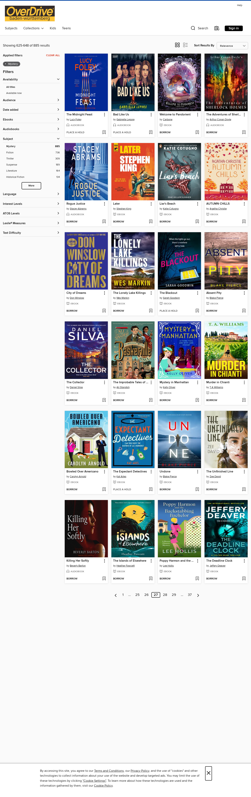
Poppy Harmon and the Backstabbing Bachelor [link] (178, 561)
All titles (10, 87)
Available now (14, 93)
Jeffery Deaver (218, 565)
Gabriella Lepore (125, 119)
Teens (66, 28)
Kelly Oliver (169, 387)
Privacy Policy (140, 771)
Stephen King (123, 208)
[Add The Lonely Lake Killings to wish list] (150, 311)
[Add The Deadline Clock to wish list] (243, 578)
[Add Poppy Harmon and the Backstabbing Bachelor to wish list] (197, 578)
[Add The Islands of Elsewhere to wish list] (150, 578)
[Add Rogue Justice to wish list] (104, 221)
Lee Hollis (168, 565)
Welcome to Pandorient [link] (175, 114)
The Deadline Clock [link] (219, 561)
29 (174, 595)
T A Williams (216, 387)
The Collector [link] (75, 382)
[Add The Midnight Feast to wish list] (104, 132)
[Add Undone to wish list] (197, 489)
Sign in (234, 28)
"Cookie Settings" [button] (94, 781)
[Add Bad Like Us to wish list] (150, 132)
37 (190, 595)
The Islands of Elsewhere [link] (129, 561)
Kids (53, 28)
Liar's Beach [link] (168, 204)
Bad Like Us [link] (121, 114)
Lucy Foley (75, 119)
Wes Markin (122, 298)
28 (165, 595)
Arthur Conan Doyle (220, 119)
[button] (199, 29)
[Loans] (217, 29)
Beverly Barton (78, 565)
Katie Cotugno (171, 208)
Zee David (215, 476)
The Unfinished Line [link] (219, 471)
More (31, 185)
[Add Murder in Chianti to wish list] (243, 400)
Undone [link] (165, 471)
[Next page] (198, 595)
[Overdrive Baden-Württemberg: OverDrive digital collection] (30, 13)
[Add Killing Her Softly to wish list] (104, 578)
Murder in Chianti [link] (218, 382)
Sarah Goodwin (171, 298)
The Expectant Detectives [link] (130, 471)
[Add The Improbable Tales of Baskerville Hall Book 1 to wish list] (150, 400)
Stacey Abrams (78, 208)
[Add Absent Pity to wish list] (243, 311)
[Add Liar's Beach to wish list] (197, 221)
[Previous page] (116, 595)
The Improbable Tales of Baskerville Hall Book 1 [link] (131, 382)
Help (239, 5)
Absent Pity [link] (214, 293)
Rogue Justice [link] (75, 204)
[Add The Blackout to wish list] (197, 311)
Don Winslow (77, 298)
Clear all (53, 55)
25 (137, 595)
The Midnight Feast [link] (79, 114)
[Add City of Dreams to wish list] (104, 311)
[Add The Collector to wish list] (104, 400)
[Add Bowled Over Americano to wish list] (104, 489)
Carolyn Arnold (78, 476)
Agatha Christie (218, 208)
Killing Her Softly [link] (77, 561)
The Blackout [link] (168, 293)
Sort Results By (204, 45)
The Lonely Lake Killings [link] (129, 293)
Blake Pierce (216, 298)
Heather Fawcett (125, 565)
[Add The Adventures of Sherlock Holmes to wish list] (243, 132)
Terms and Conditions (109, 771)
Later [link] (116, 204)
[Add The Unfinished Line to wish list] (243, 489)
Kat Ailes (121, 476)
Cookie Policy (103, 786)
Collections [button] (32, 28)
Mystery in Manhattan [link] (174, 382)
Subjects (11, 28)
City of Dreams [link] (76, 293)
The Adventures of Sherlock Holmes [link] (224, 114)
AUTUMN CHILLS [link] (218, 204)
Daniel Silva (76, 387)
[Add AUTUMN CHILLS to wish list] (243, 221)
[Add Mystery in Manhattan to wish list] (197, 400)
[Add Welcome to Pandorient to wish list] (197, 132)
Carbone (167, 119)
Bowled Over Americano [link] (82, 471)
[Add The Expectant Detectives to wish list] (150, 489)
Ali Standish (123, 387)
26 (146, 595)
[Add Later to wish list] (150, 221)
